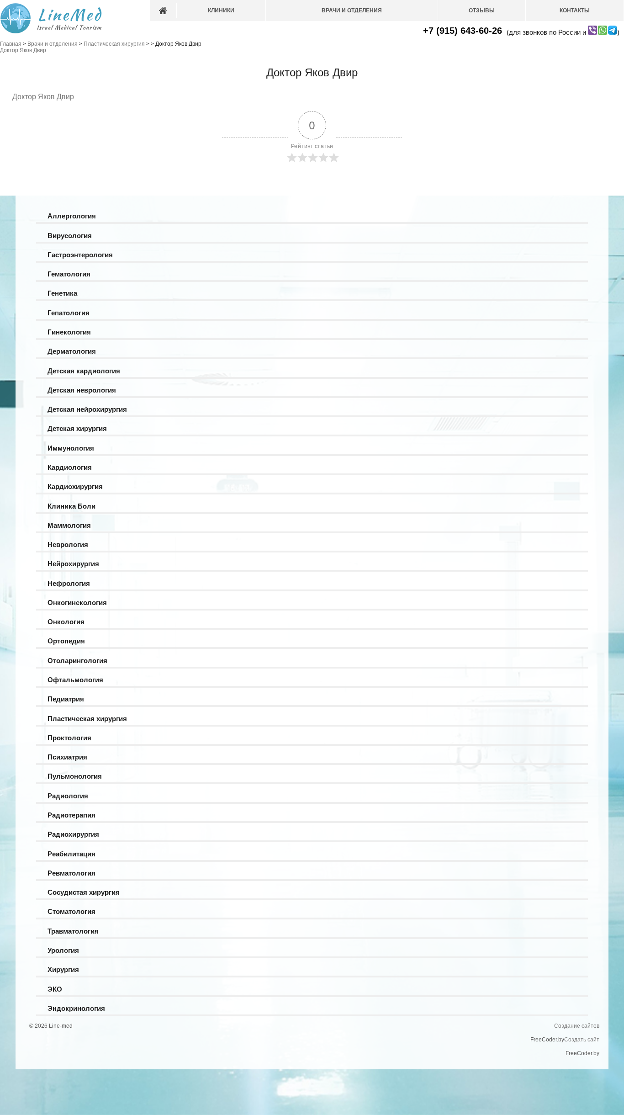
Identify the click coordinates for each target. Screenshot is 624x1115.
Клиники (221, 10)
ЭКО (55, 989)
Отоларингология (77, 660)
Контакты (575, 10)
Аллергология (72, 216)
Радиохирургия (73, 834)
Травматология (73, 931)
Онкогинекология (77, 602)
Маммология (69, 525)
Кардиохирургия (75, 486)
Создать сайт (581, 1039)
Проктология (69, 738)
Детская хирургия (77, 428)
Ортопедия (66, 641)
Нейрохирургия (73, 564)
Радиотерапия (71, 815)
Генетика (62, 293)
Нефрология (69, 583)
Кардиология (70, 467)
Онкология (66, 622)
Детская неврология (82, 390)
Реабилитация (71, 854)
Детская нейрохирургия (87, 409)
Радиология (68, 796)
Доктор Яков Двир (43, 97)
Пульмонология (75, 776)
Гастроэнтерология (80, 255)
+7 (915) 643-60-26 (462, 31)
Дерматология (72, 351)
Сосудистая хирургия (84, 892)
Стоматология (71, 911)
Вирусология (70, 235)
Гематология (69, 274)
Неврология (68, 544)
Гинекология (69, 332)
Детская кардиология (84, 371)
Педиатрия (66, 699)
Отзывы (482, 10)
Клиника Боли (71, 506)
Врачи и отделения (352, 10)
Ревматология (71, 873)
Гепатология (69, 313)
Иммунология (71, 448)
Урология (63, 950)
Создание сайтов (576, 1026)
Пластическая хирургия (87, 718)
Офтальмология (75, 680)
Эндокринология (76, 1008)
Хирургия (63, 969)
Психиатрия (67, 757)
